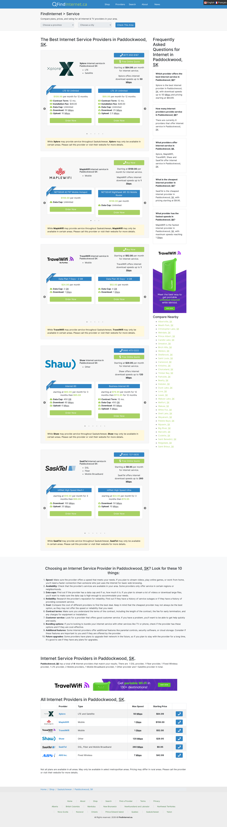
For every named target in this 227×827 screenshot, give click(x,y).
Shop (107, 4)
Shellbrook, (165, 354)
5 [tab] (102, 133)
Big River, (164, 428)
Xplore (62, 714)
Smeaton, (164, 343)
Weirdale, (164, 332)
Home (69, 801)
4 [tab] (98, 133)
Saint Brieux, (166, 446)
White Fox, (165, 409)
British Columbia (73, 806)
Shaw (61, 738)
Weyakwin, (165, 417)
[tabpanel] (70, 106)
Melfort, (163, 402)
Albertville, (165, 321)
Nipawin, (164, 424)
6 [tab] (104, 426)
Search (132, 4)
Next (145, 109)
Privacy (156, 801)
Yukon (169, 812)
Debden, (164, 384)
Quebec (134, 812)
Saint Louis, (165, 358)
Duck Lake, (165, 387)
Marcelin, (164, 432)
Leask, (163, 395)
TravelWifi (64, 730)
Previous (44, 109)
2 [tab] (91, 133)
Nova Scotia (63, 812)
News (157, 4)
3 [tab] (95, 133)
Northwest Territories (166, 806)
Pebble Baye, (166, 420)
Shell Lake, (165, 413)
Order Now (70, 120)
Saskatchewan (152, 812)
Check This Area (125, 25)
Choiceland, (165, 369)
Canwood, (165, 362)
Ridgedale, (165, 443)
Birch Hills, (165, 347)
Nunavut (79, 812)
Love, (162, 391)
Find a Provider (125, 801)
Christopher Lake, (168, 329)
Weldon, (163, 351)
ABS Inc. (63, 755)
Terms (143, 801)
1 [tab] (87, 133)
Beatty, (163, 380)
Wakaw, (163, 406)
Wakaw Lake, (166, 398)
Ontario (94, 812)
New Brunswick (110, 806)
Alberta (55, 806)
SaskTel (63, 747)
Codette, (164, 435)
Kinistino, (164, 365)
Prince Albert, (166, 336)
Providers (120, 4)
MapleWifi (64, 722)
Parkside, (164, 376)
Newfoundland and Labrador (137, 806)
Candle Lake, (166, 340)
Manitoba (91, 806)
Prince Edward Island (114, 812)
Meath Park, (165, 325)
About (145, 4)
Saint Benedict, (167, 439)
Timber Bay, (165, 373)
